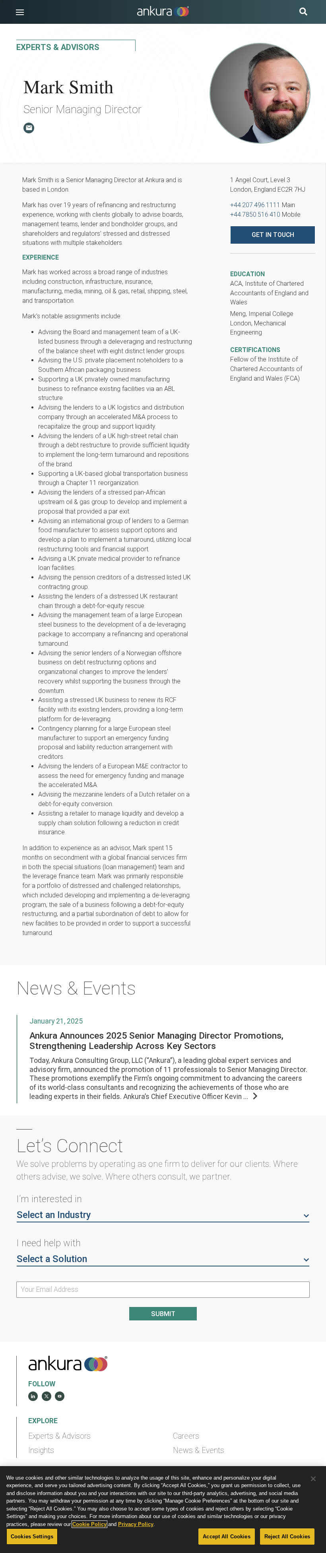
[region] (163, 1509)
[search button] (303, 12)
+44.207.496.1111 (255, 205)
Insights (41, 1450)
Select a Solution (52, 1258)
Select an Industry (54, 1214)
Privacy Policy (135, 1524)
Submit (163, 1314)
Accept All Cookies (226, 1537)
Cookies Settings (32, 1537)
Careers (186, 1436)
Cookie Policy (89, 1524)
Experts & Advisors (59, 1436)
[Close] (313, 1479)
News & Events (198, 1450)
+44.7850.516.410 (255, 214)
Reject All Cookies (287, 1537)
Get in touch (273, 235)
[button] (19, 12)
